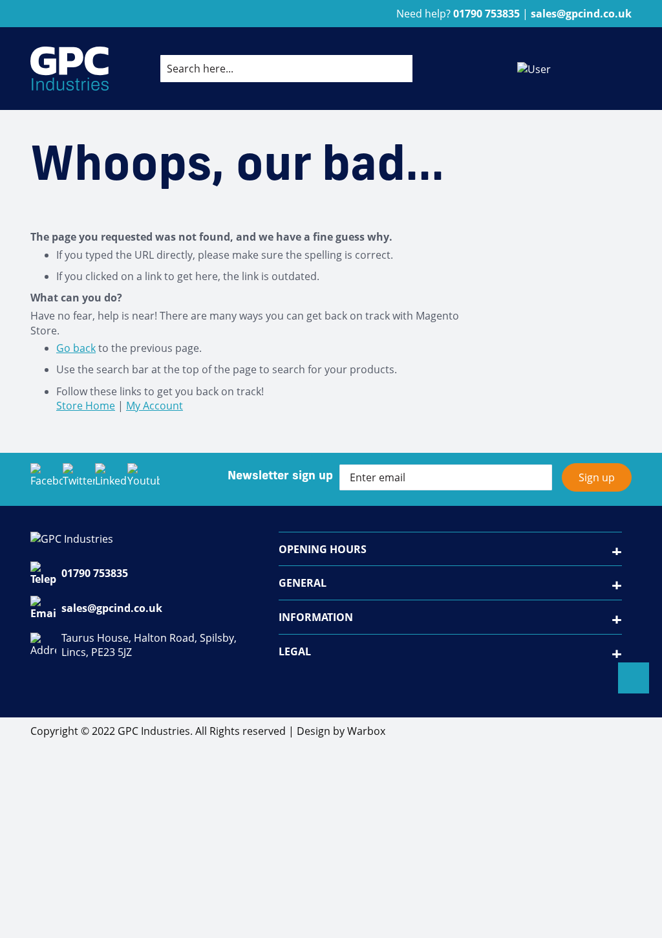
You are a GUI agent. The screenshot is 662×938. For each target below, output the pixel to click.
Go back (76, 348)
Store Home (85, 405)
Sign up (597, 477)
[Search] (392, 68)
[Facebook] (46, 479)
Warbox (366, 731)
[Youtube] (143, 479)
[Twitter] (79, 479)
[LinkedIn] (111, 479)
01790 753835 (94, 573)
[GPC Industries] (69, 68)
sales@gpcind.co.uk (111, 608)
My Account (154, 405)
